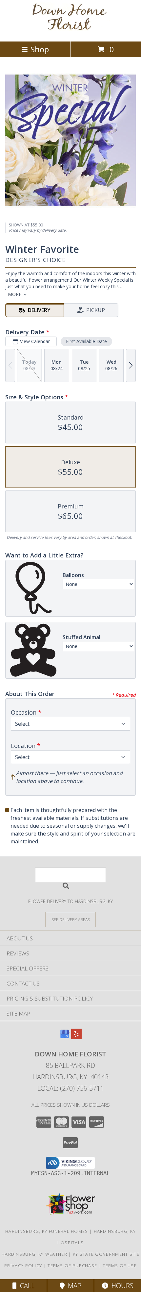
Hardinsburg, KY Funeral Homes (46, 1231)
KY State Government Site (106, 1254)
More (14, 294)
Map (73, 1285)
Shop (39, 49)
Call (25, 1285)
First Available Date (86, 341)
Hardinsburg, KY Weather (34, 1254)
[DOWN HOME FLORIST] (70, 32)
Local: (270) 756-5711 (70, 1088)
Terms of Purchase (72, 1265)
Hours (120, 1285)
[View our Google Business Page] (64, 1037)
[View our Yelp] (76, 1037)
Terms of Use (120, 1265)
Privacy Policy (23, 1265)
